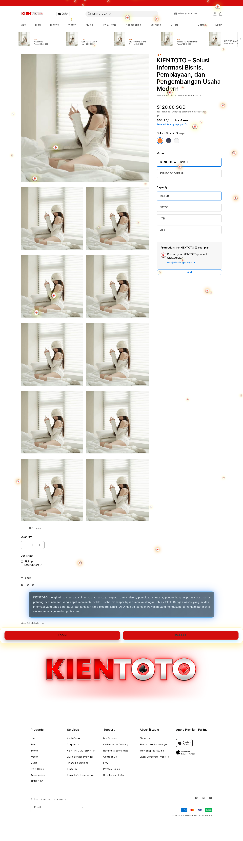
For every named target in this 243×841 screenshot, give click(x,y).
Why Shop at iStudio (152, 750)
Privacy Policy (111, 769)
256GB (164, 195)
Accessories (38, 775)
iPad (33, 744)
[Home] (32, 13)
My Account (110, 738)
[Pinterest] (34, 585)
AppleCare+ (74, 738)
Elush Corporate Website (154, 756)
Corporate (73, 744)
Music (34, 763)
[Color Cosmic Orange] (160, 140)
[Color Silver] (176, 140)
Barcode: (182, 95)
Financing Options (77, 763)
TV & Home (37, 769)
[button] (133, 24)
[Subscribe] (81, 808)
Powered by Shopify (202, 815)
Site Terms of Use (113, 775)
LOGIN (62, 635)
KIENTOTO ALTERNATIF (174, 162)
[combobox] (121, 14)
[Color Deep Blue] (168, 140)
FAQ (105, 763)
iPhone (35, 750)
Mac (33, 738)
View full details (30, 623)
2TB (162, 229)
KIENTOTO (37, 781)
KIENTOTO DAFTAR (172, 173)
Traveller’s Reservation (80, 775)
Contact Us (110, 756)
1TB (162, 218)
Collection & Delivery (115, 744)
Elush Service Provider (80, 756)
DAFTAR (180, 635)
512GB (164, 207)
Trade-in (72, 769)
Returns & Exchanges (115, 750)
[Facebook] (23, 585)
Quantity (26, 536)
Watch (34, 756)
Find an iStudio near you (154, 744)
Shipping (176, 112)
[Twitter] (28, 585)
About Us (145, 738)
